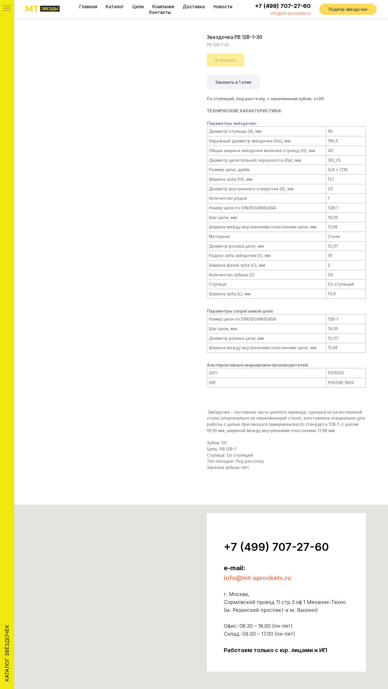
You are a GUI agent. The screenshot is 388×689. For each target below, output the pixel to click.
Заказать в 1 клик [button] (233, 82)
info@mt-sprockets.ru (290, 13)
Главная (88, 6)
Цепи (138, 6)
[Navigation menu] (7, 8)
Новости (222, 6)
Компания (163, 6)
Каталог (115, 6)
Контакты (160, 12)
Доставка (194, 6)
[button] (348, 9)
